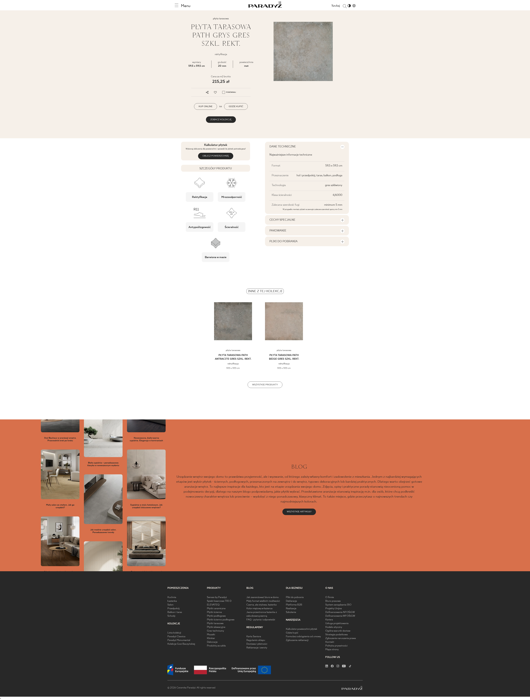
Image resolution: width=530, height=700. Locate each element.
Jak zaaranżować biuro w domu (262, 597)
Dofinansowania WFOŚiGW (340, 616)
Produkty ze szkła (216, 645)
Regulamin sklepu (255, 640)
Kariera (329, 619)
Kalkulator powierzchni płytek (301, 629)
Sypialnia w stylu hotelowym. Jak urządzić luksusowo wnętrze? (146, 506)
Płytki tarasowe (215, 623)
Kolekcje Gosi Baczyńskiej (181, 644)
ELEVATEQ (213, 604)
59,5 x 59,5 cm (196, 66)
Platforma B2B (294, 604)
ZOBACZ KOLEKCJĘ (220, 119)
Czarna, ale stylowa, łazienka (261, 604)
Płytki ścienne (214, 612)
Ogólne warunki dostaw (337, 630)
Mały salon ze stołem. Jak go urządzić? (60, 506)
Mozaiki (211, 634)
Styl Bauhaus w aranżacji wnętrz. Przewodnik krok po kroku (60, 439)
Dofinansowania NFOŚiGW (340, 612)
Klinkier (211, 638)
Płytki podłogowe (216, 616)
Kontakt (329, 642)
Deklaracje (291, 601)
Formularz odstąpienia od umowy (303, 636)
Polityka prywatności (336, 645)
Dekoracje (212, 642)
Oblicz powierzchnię (215, 156)
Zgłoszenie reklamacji (297, 640)
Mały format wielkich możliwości (263, 601)
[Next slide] (389, 322)
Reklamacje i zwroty (256, 647)
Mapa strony (332, 649)
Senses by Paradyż (217, 597)
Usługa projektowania (337, 623)
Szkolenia (291, 612)
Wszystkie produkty (265, 384)
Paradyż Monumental (178, 640)
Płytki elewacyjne (216, 627)
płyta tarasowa (233, 350)
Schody (171, 616)
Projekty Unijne (333, 608)
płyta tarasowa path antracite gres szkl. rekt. (233, 357)
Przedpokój (173, 608)
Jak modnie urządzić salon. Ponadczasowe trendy (103, 531)
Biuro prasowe (333, 601)
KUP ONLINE (205, 106)
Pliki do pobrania (295, 597)
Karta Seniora (253, 636)
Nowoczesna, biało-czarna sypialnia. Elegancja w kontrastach (146, 439)
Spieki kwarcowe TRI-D (219, 601)
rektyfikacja (233, 363)
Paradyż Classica (176, 636)
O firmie (329, 597)
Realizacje (291, 608)
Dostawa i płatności (256, 644)
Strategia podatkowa (336, 634)
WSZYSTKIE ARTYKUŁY (299, 511)
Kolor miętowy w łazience (259, 608)
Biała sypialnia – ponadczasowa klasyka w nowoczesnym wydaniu (103, 464)
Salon (170, 604)
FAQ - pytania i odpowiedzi (260, 619)
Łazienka (172, 601)
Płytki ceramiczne (216, 608)
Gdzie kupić (292, 632)
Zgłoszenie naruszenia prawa (340, 638)
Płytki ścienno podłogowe (220, 619)
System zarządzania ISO (338, 604)
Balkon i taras (174, 612)
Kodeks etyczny (333, 627)
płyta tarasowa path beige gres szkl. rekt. (284, 357)
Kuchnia (171, 597)
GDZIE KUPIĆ (236, 106)
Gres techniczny (215, 630)
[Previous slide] (140, 322)
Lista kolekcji (174, 632)
